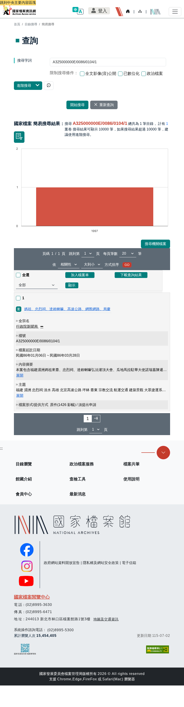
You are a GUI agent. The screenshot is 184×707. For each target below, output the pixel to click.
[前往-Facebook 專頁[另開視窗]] (27, 550)
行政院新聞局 (27, 326)
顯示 (71, 285)
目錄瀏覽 (24, 464)
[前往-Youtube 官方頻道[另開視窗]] (27, 581)
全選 (25, 275)
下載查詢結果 (131, 275)
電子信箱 (129, 563)
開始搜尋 (77, 105)
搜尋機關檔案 (155, 244)
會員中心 (24, 494)
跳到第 (74, 254)
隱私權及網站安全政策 (101, 563)
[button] (77, 10)
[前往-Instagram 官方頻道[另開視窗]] (27, 566)
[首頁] (19, 10)
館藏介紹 (24, 479)
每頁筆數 (110, 254)
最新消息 (78, 494)
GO (127, 265)
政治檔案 (155, 73)
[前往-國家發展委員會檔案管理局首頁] (25, 649)
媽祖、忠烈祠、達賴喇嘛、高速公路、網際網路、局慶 (67, 309)
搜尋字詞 (24, 60)
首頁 (17, 24)
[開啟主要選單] (175, 11)
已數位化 (131, 73)
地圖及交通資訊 (105, 619)
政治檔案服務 (82, 464)
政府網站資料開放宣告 (62, 563)
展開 (19, 375)
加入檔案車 (80, 275)
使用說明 (131, 479)
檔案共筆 (131, 464)
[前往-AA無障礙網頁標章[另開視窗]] (158, 649)
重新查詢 (106, 105)
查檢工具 (78, 479)
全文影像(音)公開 (100, 73)
